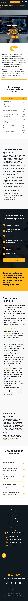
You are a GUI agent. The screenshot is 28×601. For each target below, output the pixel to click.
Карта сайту (10, 548)
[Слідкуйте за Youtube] (20, 582)
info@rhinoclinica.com (16, 545)
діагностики (7, 333)
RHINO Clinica (4, 5)
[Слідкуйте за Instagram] (7, 583)
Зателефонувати (14, 2)
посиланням (6, 439)
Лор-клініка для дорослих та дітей (14, 578)
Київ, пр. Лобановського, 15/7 (15, 532)
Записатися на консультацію (14, 260)
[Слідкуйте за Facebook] (15, 583)
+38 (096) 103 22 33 (15, 542)
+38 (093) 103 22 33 (14, 536)
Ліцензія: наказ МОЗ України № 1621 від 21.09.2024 (14, 595)
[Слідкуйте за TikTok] (11, 583)
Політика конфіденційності (9, 589)
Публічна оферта (21, 589)
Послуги (11, 5)
